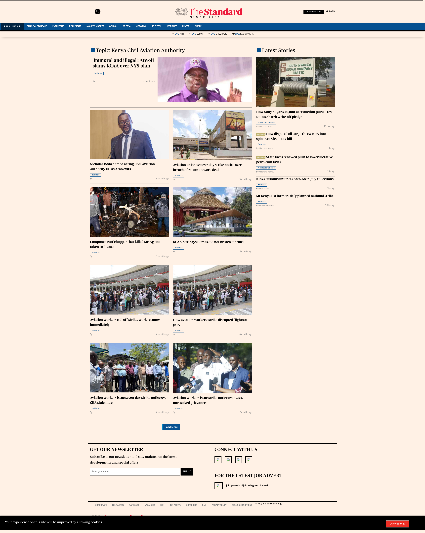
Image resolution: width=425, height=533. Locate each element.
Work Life (172, 26)
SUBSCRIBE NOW (314, 12)
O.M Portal (175, 505)
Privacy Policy (219, 505)
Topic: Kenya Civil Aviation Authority (140, 50)
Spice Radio (219, 34)
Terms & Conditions (242, 505)
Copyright (191, 505)
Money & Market (95, 26)
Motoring (141, 26)
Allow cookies (397, 524)
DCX (162, 505)
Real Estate (75, 26)
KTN (179, 34)
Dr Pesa (126, 26)
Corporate (101, 505)
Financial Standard (37, 26)
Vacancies (150, 505)
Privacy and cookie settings (269, 503)
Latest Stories (278, 50)
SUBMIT (187, 471)
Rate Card (134, 505)
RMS (204, 505)
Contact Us (118, 505)
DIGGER (198, 26)
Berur (197, 34)
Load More (171, 426)
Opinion (113, 26)
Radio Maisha (244, 34)
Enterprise (58, 26)
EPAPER (185, 26)
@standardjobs (239, 485)
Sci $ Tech (156, 26)
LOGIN (331, 11)
